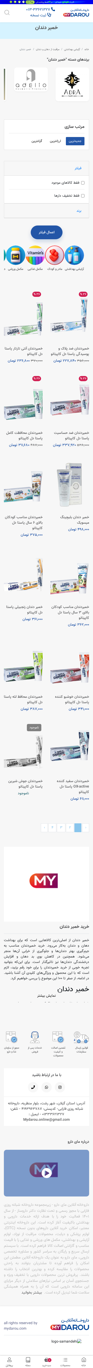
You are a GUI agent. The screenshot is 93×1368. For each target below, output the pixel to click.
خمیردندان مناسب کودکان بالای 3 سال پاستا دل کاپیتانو (70, 612)
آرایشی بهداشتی (72, 49)
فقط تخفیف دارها (66, 195)
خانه (86, 49)
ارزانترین (55, 141)
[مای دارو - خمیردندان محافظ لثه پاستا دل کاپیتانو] (23, 664)
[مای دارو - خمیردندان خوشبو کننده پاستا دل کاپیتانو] (69, 664)
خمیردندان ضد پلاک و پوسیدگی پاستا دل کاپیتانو (70, 351)
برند (78, 210)
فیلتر (78, 168)
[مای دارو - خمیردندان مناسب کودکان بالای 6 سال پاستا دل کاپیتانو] (23, 485)
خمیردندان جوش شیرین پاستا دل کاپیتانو (25, 784)
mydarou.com (15, 1328)
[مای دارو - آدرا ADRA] (72, 84)
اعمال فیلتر (47, 232)
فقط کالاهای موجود (65, 182)
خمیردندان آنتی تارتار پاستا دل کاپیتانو (24, 351)
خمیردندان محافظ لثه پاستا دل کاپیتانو (23, 699)
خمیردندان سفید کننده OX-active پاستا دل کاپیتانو (73, 786)
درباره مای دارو (78, 1141)
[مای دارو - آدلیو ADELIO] (31, 79)
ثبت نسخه (38, 15)
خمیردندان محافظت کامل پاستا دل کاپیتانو (24, 435)
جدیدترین (75, 141)
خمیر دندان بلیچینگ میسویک (74, 520)
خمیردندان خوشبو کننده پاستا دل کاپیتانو (72, 699)
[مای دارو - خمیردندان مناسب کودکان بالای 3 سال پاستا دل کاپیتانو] (69, 574)
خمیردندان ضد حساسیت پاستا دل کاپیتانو (71, 435)
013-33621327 (38, 9)
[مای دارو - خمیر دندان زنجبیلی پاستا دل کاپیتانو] (23, 574)
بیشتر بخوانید (31, 1292)
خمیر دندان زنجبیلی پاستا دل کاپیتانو (24, 610)
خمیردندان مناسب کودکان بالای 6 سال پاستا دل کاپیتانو (24, 522)
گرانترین (37, 141)
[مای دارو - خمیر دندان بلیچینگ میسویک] (69, 485)
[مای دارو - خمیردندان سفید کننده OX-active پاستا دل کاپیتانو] (69, 749)
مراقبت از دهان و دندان (47, 49)
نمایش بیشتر (46, 995)
